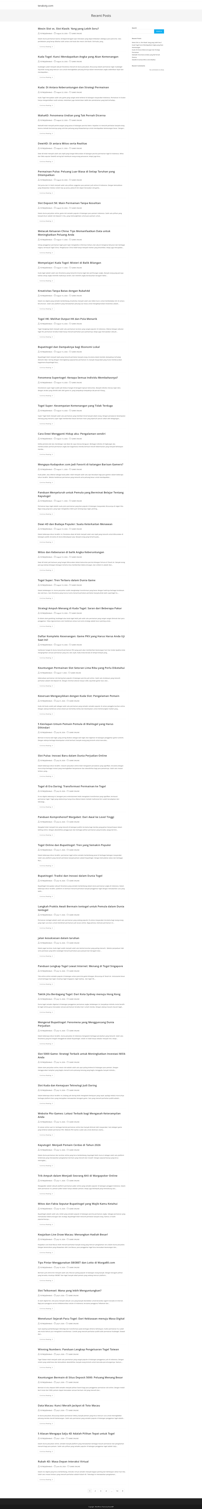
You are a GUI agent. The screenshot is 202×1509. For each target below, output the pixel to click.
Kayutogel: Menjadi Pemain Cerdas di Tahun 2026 (69, 1145)
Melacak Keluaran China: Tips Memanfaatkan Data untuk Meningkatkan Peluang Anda (74, 232)
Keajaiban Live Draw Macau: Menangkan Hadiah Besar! (73, 1234)
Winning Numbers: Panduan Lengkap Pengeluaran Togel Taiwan (78, 1349)
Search (134, 28)
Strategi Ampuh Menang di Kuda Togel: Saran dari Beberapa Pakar (80, 608)
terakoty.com (45, 5)
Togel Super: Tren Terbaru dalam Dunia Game (66, 580)
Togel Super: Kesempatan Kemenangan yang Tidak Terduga (75, 405)
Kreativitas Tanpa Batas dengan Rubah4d (64, 290)
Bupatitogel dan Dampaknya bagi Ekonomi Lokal (69, 347)
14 (117, 1491)
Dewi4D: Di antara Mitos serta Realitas (62, 143)
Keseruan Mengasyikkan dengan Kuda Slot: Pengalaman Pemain (78, 696)
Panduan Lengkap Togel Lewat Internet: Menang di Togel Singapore (80, 966)
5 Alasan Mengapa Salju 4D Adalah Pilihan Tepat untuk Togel (76, 1433)
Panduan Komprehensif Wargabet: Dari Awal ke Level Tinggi (76, 817)
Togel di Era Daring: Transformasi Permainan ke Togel (72, 786)
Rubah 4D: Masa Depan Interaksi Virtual (63, 1461)
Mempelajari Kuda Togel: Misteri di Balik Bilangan (69, 262)
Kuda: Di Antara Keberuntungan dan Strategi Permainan (73, 87)
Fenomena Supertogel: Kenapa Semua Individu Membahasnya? (78, 377)
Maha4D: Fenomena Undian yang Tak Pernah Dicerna (72, 115)
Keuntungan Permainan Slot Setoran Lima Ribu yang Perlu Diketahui (81, 668)
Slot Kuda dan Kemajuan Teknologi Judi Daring (67, 1085)
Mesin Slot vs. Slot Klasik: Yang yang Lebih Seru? (68, 28)
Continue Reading (47, 47)
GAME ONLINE (77, 33)
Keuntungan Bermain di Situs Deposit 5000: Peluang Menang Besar (80, 1377)
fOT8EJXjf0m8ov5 (46, 33)
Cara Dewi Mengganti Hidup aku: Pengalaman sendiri (72, 433)
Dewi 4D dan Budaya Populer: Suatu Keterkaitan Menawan (75, 524)
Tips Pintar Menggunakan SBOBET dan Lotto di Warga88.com (76, 1262)
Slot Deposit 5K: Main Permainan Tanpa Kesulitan (69, 203)
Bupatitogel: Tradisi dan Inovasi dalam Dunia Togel (70, 875)
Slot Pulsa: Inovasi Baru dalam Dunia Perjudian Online (72, 755)
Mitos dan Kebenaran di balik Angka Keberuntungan (71, 552)
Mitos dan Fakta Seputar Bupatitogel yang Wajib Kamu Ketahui (78, 1203)
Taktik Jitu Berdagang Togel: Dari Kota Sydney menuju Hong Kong (79, 994)
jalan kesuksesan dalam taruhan (58, 938)
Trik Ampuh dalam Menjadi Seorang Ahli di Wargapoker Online (78, 1175)
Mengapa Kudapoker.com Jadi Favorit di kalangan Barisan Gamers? (80, 464)
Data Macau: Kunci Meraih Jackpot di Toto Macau (69, 1405)
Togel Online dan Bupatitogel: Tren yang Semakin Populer (74, 845)
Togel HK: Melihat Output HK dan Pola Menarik (67, 319)
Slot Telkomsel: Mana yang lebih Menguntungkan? (70, 1290)
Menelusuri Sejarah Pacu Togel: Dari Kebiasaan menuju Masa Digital (81, 1318)
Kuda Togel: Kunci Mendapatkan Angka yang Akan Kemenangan (78, 56)
